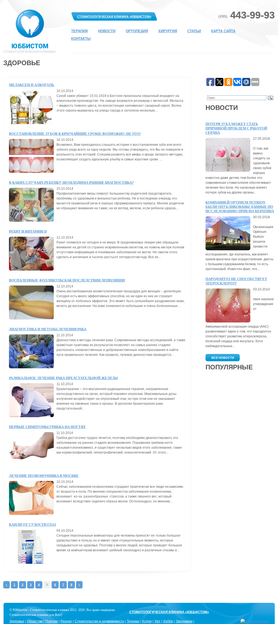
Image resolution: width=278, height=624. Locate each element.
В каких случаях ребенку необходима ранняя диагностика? (71, 182)
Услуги (147, 621)
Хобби (168, 621)
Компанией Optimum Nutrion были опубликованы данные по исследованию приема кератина (240, 206)
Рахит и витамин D (28, 231)
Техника (133, 621)
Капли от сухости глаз (32, 524)
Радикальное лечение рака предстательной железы (63, 378)
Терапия (79, 31)
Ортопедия (137, 31)
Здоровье (17, 621)
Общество (35, 621)
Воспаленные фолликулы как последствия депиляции (67, 280)
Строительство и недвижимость (99, 621)
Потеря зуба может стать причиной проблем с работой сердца (236, 128)
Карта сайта (223, 31)
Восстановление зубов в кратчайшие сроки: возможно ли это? (75, 134)
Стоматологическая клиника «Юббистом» (114, 16)
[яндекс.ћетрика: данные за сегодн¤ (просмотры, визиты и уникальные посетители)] (255, 621)
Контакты (81, 39)
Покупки (51, 621)
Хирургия (167, 31)
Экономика (184, 621)
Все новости (222, 357)
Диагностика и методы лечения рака (47, 329)
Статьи (194, 31)
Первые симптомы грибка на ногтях (47, 427)
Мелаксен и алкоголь (31, 85)
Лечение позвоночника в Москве (44, 476)
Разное (66, 621)
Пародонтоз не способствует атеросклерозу (236, 281)
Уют (157, 621)
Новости (106, 31)
